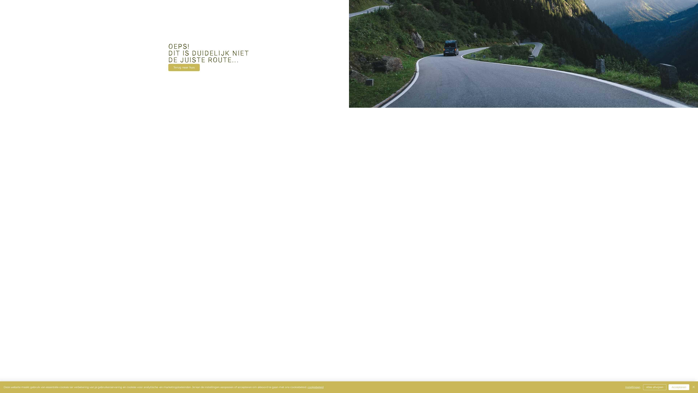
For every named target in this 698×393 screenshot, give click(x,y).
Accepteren (679, 387)
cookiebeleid (316, 387)
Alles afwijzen (654, 387)
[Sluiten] (693, 387)
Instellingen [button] (632, 387)
